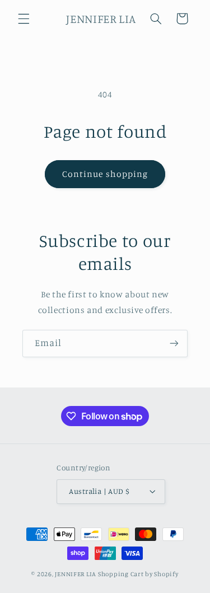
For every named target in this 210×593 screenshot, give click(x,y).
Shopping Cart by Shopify (138, 574)
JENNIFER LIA (75, 574)
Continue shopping (105, 174)
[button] (23, 18)
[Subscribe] (174, 343)
